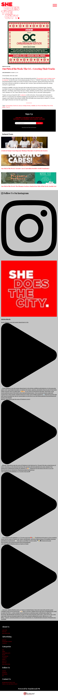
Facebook (4, 672)
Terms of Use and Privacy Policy (9, 684)
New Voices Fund (6, 633)
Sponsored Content (7, 641)
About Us (4, 661)
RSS (3, 675)
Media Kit (4, 640)
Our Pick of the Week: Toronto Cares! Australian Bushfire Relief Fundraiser (25, 168)
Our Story (4, 630)
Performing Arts (6, 653)
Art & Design (5, 656)
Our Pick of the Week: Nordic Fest (45, 186)
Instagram (4, 674)
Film (3, 650)
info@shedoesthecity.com (8, 682)
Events (3, 659)
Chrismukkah (9, 105)
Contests (4, 643)
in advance (23, 95)
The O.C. (8, 107)
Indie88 (33, 105)
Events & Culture (6, 66)
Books (3, 654)
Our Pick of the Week (41, 105)
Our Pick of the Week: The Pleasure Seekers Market (18, 186)
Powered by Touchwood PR (29, 689)
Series (3, 651)
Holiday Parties (26, 105)
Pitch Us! (4, 631)
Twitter (4, 671)
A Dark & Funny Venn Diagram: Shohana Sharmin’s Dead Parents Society (24, 151)
